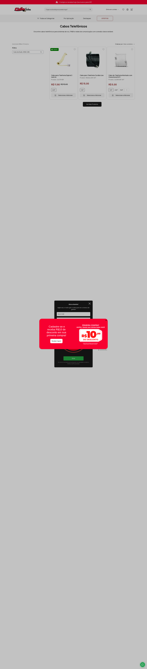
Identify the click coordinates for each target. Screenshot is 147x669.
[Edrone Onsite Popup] (73, 334)
